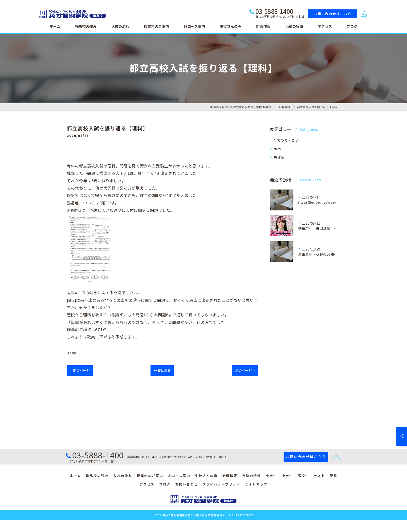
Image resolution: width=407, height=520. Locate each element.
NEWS (278, 148)
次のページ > (245, 370)
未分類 (71, 353)
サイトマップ (256, 484)
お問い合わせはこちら (332, 13)
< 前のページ (80, 370)
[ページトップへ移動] (336, 457)
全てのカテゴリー (287, 140)
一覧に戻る (162, 370)
